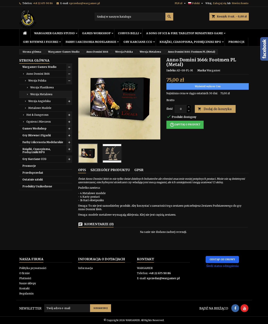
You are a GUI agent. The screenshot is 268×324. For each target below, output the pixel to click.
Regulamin (26, 293)
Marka (201, 70)
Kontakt (24, 288)
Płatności (25, 278)
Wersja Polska (37, 80)
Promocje (236, 42)
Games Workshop (96, 33)
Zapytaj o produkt (185, 124)
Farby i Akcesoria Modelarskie (91, 42)
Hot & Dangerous (37, 115)
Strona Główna (34, 60)
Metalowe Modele (39, 108)
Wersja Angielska (39, 101)
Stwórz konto (240, 3)
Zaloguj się (219, 3)
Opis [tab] (82, 170)
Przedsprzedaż (32, 172)
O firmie (24, 273)
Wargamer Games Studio (54, 33)
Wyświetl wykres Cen (208, 86)
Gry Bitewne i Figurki (40, 42)
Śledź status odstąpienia (222, 266)
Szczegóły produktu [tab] (110, 170)
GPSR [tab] (138, 170)
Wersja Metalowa (41, 94)
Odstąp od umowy (222, 259)
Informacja (85, 268)
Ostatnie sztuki (32, 179)
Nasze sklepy (27, 283)
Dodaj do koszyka (215, 109)
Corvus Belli (128, 33)
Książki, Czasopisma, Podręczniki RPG (190, 42)
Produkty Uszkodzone (37, 186)
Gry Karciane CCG (137, 42)
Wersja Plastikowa (42, 87)
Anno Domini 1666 (38, 73)
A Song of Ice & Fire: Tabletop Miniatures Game (184, 33)
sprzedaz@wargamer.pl (84, 3)
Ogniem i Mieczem (38, 121)
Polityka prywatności (32, 268)
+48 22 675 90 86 (43, 3)
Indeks (171, 70)
